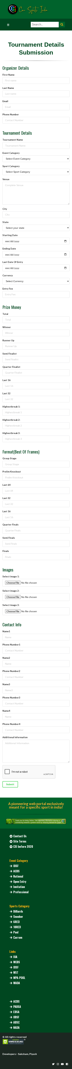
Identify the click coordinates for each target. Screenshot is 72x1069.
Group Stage (9, 458)
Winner (6, 327)
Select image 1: (10, 576)
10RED (17, 927)
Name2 (6, 657)
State (5, 222)
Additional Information (15, 737)
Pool (15, 932)
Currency (7, 275)
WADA (16, 983)
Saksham (23, 1053)
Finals (5, 551)
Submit (10, 784)
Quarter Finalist (11, 367)
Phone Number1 (11, 644)
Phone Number (10, 114)
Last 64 (6, 484)
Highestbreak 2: (11, 419)
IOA (15, 957)
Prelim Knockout (11, 471)
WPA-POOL (19, 978)
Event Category (11, 153)
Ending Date (9, 248)
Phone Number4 (11, 724)
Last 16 (6, 380)
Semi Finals (8, 537)
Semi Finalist (9, 353)
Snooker (18, 916)
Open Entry (19, 881)
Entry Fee (7, 288)
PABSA (17, 1007)
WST (15, 972)
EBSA (16, 1012)
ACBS (16, 871)
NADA (16, 1027)
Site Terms (19, 841)
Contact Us (20, 836)
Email (5, 101)
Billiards (18, 911)
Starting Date (10, 235)
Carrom (17, 937)
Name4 (6, 710)
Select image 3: (10, 605)
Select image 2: (10, 590)
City (4, 208)
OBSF (16, 1017)
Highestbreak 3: (11, 433)
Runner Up (8, 340)
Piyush (33, 1053)
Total (5, 314)
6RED (16, 922)
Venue (5, 179)
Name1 (6, 631)
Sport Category (11, 166)
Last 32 (6, 393)
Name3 (6, 684)
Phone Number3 (11, 697)
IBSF (16, 866)
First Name (8, 74)
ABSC (16, 1022)
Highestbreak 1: (11, 406)
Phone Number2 (11, 671)
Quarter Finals (10, 524)
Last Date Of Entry (12, 262)
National (18, 876)
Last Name (8, 88)
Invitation (19, 887)
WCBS (16, 962)
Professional (20, 892)
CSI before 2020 (23, 846)
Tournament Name (12, 139)
